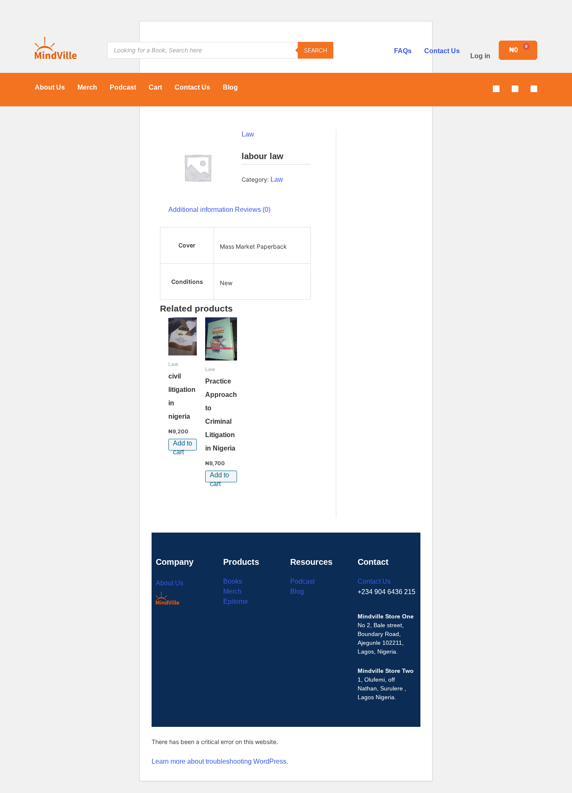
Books (232, 581)
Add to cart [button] (182, 445)
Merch (87, 87)
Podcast (123, 87)
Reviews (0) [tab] (253, 209)
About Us (50, 87)
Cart (155, 87)
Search (315, 50)
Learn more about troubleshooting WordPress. (220, 761)
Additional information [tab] (200, 209)
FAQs (403, 50)
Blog (230, 87)
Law (248, 134)
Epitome (235, 601)
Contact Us (442, 50)
